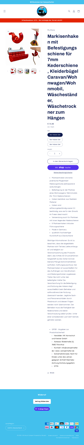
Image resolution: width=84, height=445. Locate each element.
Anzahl (49, 149)
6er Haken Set (55, 139)
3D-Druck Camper (27, 435)
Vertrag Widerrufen (42, 401)
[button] (4, 11)
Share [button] (52, 373)
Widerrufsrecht (53, 435)
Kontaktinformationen (63, 437)
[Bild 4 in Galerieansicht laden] (34, 71)
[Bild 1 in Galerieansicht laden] (13, 71)
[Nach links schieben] (7, 71)
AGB (77, 435)
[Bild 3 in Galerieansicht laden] (27, 71)
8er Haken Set (55, 144)
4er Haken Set (55, 135)
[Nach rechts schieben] (39, 71)
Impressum (75, 437)
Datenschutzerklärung (67, 435)
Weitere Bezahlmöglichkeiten (63, 172)
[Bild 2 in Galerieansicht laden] (20, 71)
